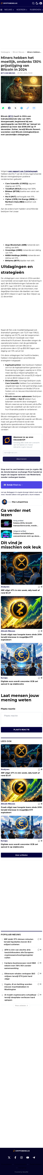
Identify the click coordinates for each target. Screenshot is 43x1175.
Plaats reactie (21, 730)
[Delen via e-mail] (34, 108)
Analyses (5, 587)
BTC (11, 116)
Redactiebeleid (35, 1164)
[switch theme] (37, 3)
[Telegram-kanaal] (34, 1157)
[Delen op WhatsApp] (3, 108)
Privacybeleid (6, 1164)
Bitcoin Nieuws (8, 73)
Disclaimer (22, 1168)
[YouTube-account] (27, 1157)
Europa (4, 678)
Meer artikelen (21, 855)
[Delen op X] (15, 108)
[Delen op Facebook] (9, 108)
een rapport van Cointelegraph (23, 171)
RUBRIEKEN (35, 10)
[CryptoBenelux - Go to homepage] (21, 1151)
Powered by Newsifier (21, 1172)
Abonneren (21, 459)
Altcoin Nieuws (8, 631)
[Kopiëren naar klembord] (28, 108)
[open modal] (40, 3)
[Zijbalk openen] (1, 9)
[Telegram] (21, 108)
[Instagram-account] (21, 1157)
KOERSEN (21, 10)
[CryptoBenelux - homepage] (9, 3)
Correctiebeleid (20, 1164)
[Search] (33, 3)
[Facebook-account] (15, 1157)
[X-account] (9, 1157)
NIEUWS (8, 10)
